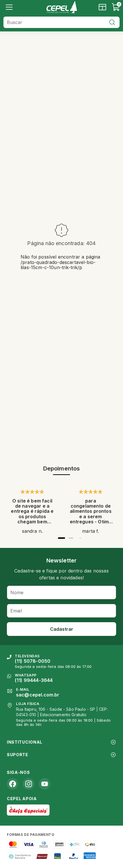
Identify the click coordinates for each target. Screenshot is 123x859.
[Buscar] (112, 22)
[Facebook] (12, 784)
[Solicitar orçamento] (102, 7)
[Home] (61, 7)
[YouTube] (44, 784)
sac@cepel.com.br (37, 694)
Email (16, 610)
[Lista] (9, 7)
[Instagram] (28, 784)
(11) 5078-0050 (32, 661)
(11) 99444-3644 (34, 680)
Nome (17, 592)
